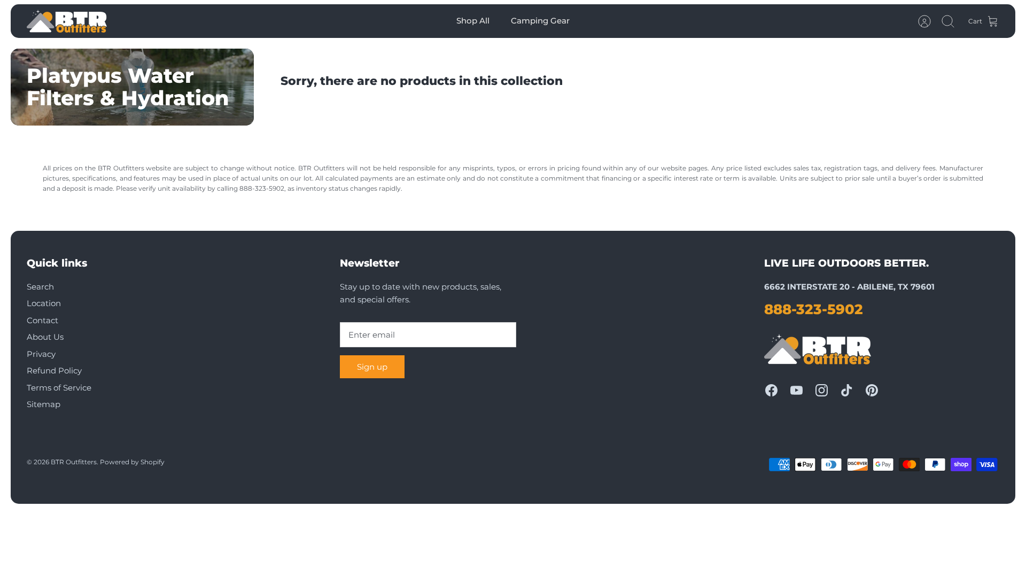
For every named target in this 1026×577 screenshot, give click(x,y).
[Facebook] (771, 390)
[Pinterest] (871, 390)
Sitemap (43, 404)
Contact (42, 320)
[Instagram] (821, 390)
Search (40, 287)
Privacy (41, 354)
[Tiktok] (846, 390)
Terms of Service (59, 388)
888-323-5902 (813, 309)
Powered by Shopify (132, 462)
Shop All (472, 20)
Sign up (372, 367)
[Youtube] (796, 390)
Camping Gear (540, 20)
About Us (45, 337)
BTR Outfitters (74, 462)
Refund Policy (54, 370)
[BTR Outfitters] (67, 21)
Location (44, 303)
